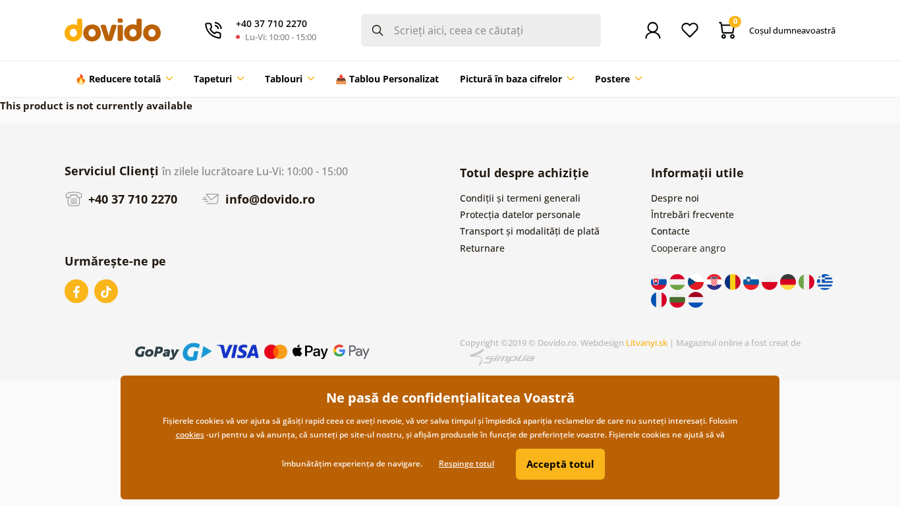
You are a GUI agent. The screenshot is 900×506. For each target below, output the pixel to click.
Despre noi (675, 198)
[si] (752, 281)
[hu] (678, 281)
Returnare (482, 248)
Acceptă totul (560, 463)
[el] (825, 281)
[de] (789, 281)
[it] (808, 281)
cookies (190, 434)
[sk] (660, 281)
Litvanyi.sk (646, 343)
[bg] (678, 298)
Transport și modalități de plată (530, 231)
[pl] (771, 281)
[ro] (734, 281)
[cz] (697, 281)
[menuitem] (124, 79)
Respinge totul (466, 463)
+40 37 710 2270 (131, 199)
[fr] (660, 298)
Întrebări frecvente (692, 214)
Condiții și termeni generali (520, 198)
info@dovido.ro (268, 199)
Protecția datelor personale (520, 214)
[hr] (715, 281)
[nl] (696, 298)
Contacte (670, 231)
